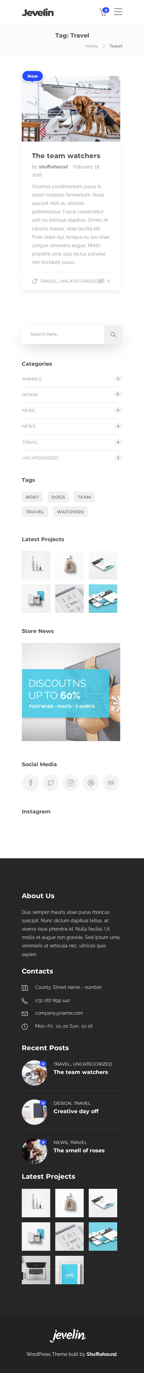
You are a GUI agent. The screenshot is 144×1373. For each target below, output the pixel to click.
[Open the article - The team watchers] (46, 109)
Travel (48, 281)
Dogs (58, 497)
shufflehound (54, 166)
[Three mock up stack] (103, 598)
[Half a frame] (69, 1270)
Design (30, 394)
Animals (32, 378)
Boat (32, 497)
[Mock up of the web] (103, 565)
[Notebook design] (69, 598)
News (28, 426)
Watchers (70, 511)
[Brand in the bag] (69, 565)
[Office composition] (36, 1270)
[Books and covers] (36, 598)
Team (84, 497)
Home (91, 46)
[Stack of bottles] (36, 565)
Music (29, 410)
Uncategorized (79, 281)
